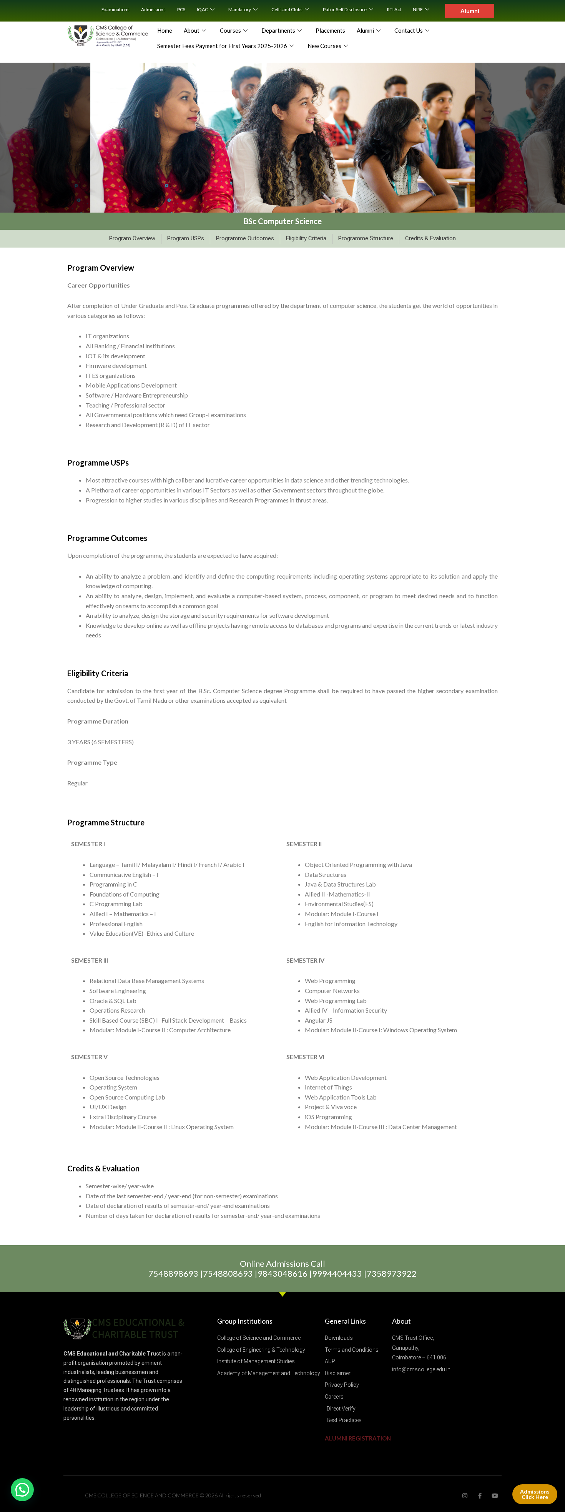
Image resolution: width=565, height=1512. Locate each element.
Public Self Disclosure (345, 9)
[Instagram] (465, 1496)
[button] (22, 1489)
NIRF (418, 9)
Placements (330, 30)
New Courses (324, 45)
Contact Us (408, 30)
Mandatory (239, 9)
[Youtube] (495, 1496)
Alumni (365, 30)
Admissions (153, 9)
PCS (181, 9)
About (191, 30)
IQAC (202, 9)
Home (164, 30)
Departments (278, 30)
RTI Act (394, 9)
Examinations (115, 9)
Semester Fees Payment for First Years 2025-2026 (222, 45)
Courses (230, 30)
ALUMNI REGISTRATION (358, 1438)
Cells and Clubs (286, 9)
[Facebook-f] (480, 1496)
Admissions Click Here (535, 1494)
